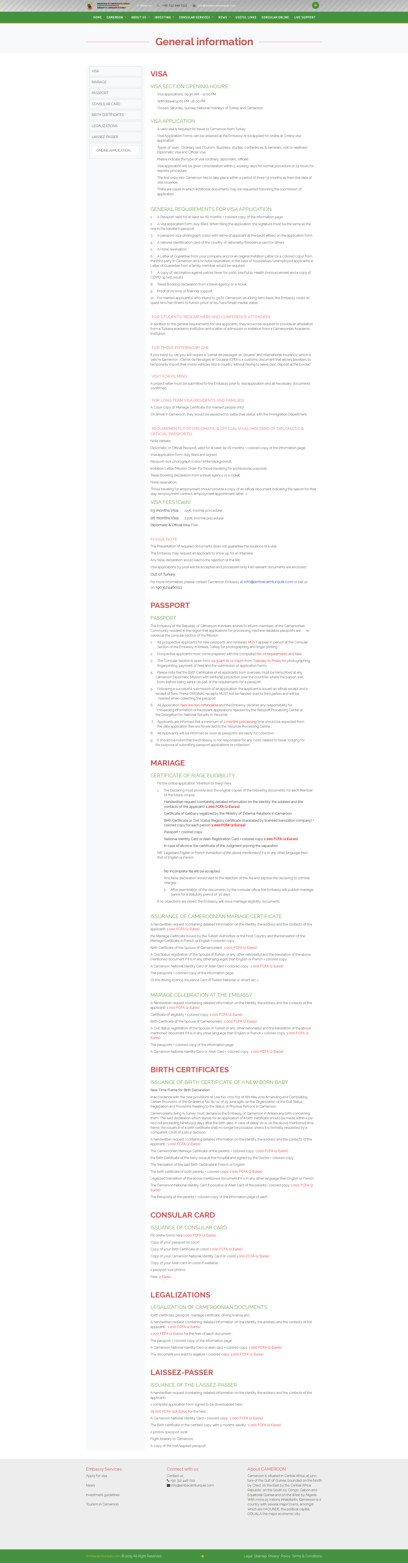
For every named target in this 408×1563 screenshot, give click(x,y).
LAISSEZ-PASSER (105, 137)
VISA (95, 71)
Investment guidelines (103, 1495)
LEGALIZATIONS (104, 126)
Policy (285, 1556)
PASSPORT (100, 93)
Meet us (146, 5)
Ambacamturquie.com (103, 1556)
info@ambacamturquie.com (216, 5)
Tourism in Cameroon (102, 1504)
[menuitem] (97, 17)
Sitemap (260, 1556)
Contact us (175, 1476)
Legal (248, 1556)
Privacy (273, 1556)
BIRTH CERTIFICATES (108, 115)
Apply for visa (96, 1476)
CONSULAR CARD (106, 104)
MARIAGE (99, 82)
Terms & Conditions (307, 1556)
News (90, 1485)
